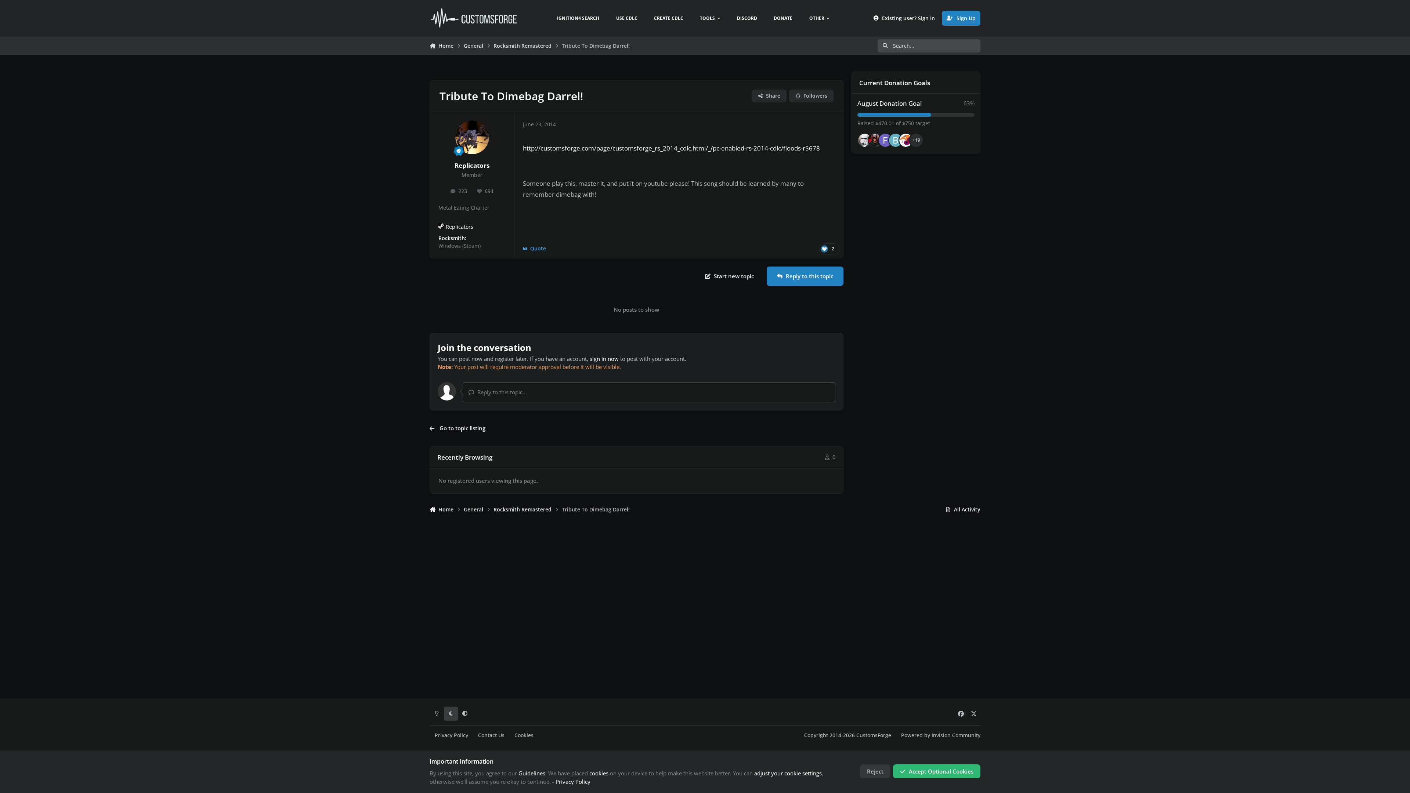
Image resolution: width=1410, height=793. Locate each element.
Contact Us (491, 735)
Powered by (940, 735)
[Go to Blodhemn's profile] (895, 140)
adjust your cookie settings (788, 773)
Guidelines (531, 773)
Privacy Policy (451, 735)
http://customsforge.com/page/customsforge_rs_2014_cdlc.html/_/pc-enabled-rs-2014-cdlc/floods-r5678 (671, 148)
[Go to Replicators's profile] (472, 137)
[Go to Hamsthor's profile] (864, 140)
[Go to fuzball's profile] (885, 140)
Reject (875, 771)
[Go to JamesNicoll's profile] (875, 140)
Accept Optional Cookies (941, 771)
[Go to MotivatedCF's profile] (905, 140)
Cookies (524, 735)
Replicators (472, 165)
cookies (598, 773)
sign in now (604, 358)
